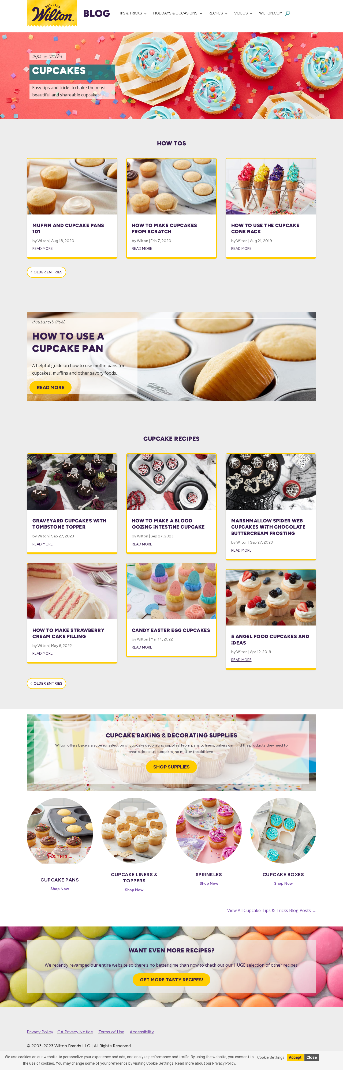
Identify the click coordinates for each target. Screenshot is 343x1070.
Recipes (216, 13)
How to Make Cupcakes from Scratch (164, 229)
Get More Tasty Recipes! (171, 980)
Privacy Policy (40, 1031)
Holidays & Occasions (175, 13)
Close (312, 1057)
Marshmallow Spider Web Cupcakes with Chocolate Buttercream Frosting (268, 527)
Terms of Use (111, 1031)
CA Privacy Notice (75, 1031)
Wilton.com (270, 13)
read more (42, 248)
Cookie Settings (271, 1057)
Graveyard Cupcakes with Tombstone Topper (69, 524)
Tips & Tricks (130, 13)
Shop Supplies (171, 767)
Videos (241, 13)
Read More (50, 387)
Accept (295, 1057)
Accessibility (142, 1031)
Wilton (43, 241)
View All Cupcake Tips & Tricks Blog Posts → (271, 910)
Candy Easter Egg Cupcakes (171, 630)
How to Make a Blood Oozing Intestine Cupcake (168, 524)
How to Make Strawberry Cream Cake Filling (68, 633)
